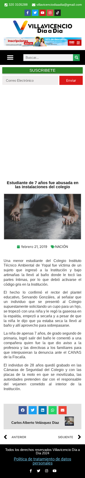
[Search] (76, 57)
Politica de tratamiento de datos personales (42, 461)
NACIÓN (61, 246)
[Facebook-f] (27, 13)
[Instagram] (50, 13)
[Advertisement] (42, 132)
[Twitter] (35, 13)
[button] (10, 57)
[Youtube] (42, 13)
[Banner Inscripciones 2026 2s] (42, 45)
